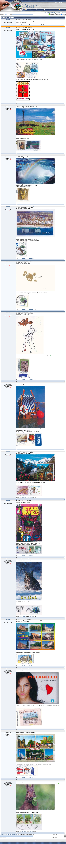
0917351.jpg (31, 665)
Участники (53, 12)
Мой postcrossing (14, 15)
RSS (64, 2)
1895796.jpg (31, 727)
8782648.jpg (24, 555)
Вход (58, 9)
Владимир (8, 19)
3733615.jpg (24, 777)
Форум (62, 9)
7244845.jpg (24, 379)
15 (31, 780)
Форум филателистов (3, 15)
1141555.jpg (24, 665)
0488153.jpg (24, 497)
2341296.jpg (24, 101)
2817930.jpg (31, 497)
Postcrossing (9, 15)
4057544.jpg (31, 831)
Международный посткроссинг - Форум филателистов (40, 9)
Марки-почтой (30, 5)
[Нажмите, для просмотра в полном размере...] (35, 57)
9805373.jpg (31, 379)
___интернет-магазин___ (30, 6)
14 (31, 730)
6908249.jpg (24, 309)
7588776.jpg (38, 101)
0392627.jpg (24, 831)
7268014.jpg (31, 555)
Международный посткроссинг (22, 15)
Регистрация (53, 9)
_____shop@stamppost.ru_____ (30, 7)
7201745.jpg (31, 616)
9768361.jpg (31, 258)
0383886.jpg (24, 258)
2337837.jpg (31, 101)
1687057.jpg (31, 309)
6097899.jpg (24, 727)
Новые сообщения (47, 12)
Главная (27, 9)
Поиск (63, 12)
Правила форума (58, 12)
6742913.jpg (24, 616)
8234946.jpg (31, 777)
